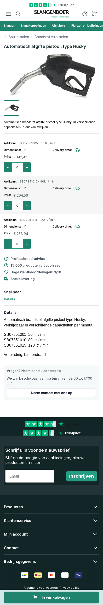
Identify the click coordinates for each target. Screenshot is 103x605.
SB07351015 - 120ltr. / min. (38, 220)
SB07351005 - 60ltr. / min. (38, 143)
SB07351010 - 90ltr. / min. (37, 181)
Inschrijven (81, 476)
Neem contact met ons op (51, 393)
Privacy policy (69, 587)
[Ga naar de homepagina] (51, 14)
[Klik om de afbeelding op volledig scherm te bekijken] (51, 76)
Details (9, 299)
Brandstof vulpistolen (51, 37)
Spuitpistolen (19, 37)
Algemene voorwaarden (41, 587)
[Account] (85, 14)
